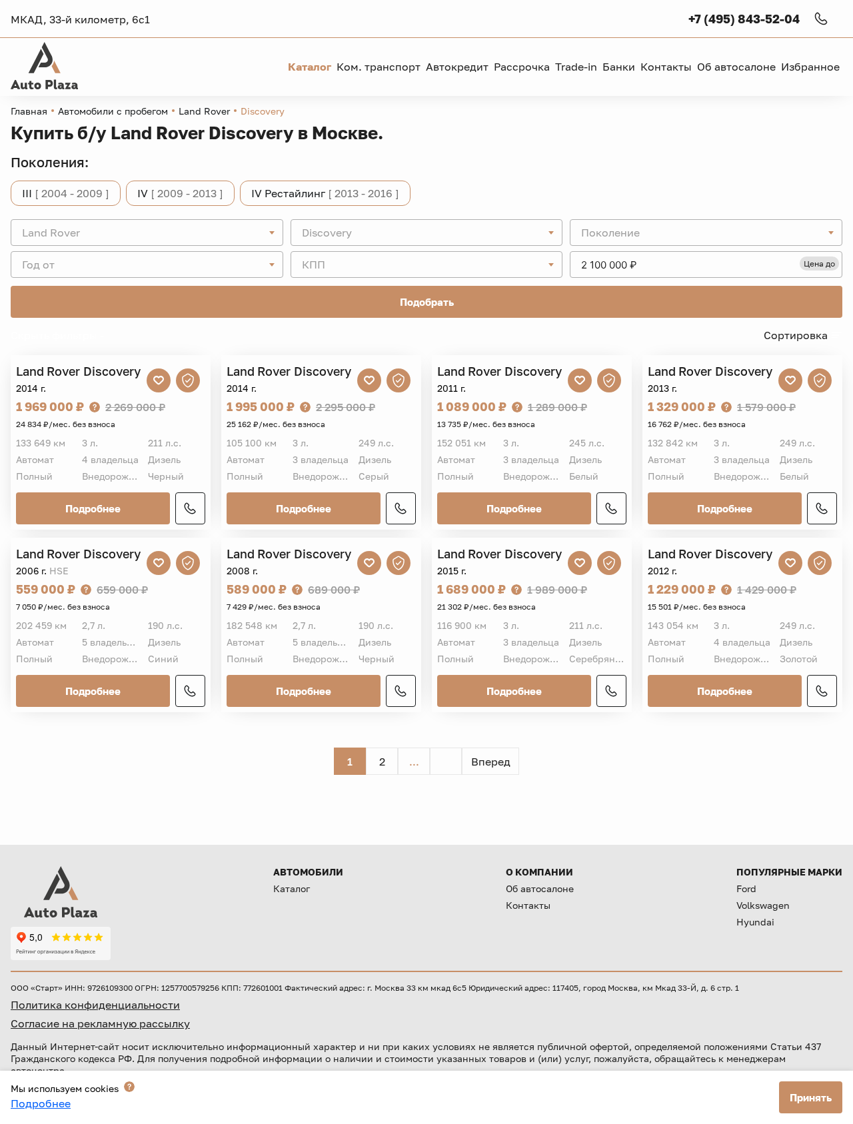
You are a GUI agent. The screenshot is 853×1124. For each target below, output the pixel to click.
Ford (746, 888)
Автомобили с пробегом (113, 111)
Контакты (528, 905)
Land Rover (204, 111)
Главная (29, 111)
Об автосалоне (540, 888)
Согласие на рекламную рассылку (100, 1023)
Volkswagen (763, 905)
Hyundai (755, 921)
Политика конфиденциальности (95, 1004)
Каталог (291, 888)
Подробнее (93, 508)
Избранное (810, 66)
